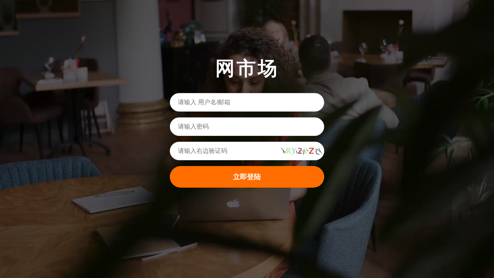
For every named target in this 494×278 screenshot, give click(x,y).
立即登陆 (247, 177)
